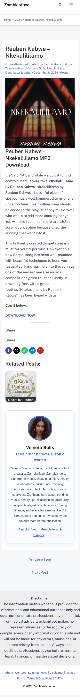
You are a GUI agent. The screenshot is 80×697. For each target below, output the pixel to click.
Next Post (40, 572)
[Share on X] (16, 350)
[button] (60, 5)
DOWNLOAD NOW (20, 315)
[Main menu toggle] (71, 5)
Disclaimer (56, 672)
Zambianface (16, 4)
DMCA (58, 678)
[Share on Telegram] (32, 350)
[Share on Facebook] (8, 350)
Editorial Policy (37, 672)
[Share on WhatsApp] (24, 350)
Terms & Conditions (39, 678)
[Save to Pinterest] (40, 350)
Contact (20, 672)
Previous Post (40, 560)
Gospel (64, 72)
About (9, 672)
